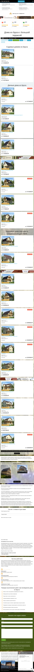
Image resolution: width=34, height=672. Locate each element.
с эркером (21, 40)
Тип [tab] (3, 38)
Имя (2, 617)
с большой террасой (16, 40)
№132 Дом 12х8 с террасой (5, 371)
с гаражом (29, 40)
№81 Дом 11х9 (3, 301)
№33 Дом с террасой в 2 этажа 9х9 (7, 409)
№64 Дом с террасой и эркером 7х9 (7, 391)
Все (15, 38)
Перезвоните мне (21, 1)
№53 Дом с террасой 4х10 (5, 59)
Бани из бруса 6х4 (17, 453)
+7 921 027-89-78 (4, 1)
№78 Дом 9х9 (3, 353)
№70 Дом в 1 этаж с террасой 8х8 (7, 97)
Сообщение (3, 628)
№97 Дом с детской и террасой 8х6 (7, 132)
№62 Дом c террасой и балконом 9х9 (7, 284)
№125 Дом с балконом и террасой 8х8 (7, 187)
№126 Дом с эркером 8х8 (5, 205)
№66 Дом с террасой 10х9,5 (6, 426)
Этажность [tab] (11, 38)
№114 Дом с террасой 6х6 (5, 222)
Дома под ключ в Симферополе (18, 13)
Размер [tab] (6, 38)
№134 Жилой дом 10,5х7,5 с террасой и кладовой (9, 246)
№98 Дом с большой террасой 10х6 (7, 170)
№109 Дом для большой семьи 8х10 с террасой (9, 263)
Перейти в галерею (17, 481)
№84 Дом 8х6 (3, 76)
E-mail (2, 624)
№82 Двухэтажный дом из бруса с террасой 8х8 (9, 336)
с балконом (10, 40)
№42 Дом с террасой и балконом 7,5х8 (7, 149)
